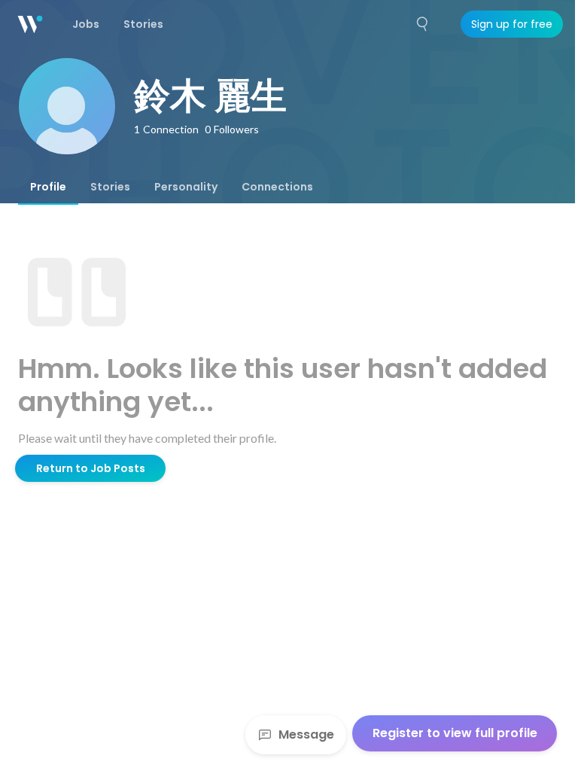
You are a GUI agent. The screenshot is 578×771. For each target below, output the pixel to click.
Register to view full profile (455, 733)
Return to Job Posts (90, 468)
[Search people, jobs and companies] (423, 24)
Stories (110, 186)
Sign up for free (511, 24)
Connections (277, 186)
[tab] (48, 187)
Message (306, 734)
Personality (186, 186)
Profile (48, 186)
